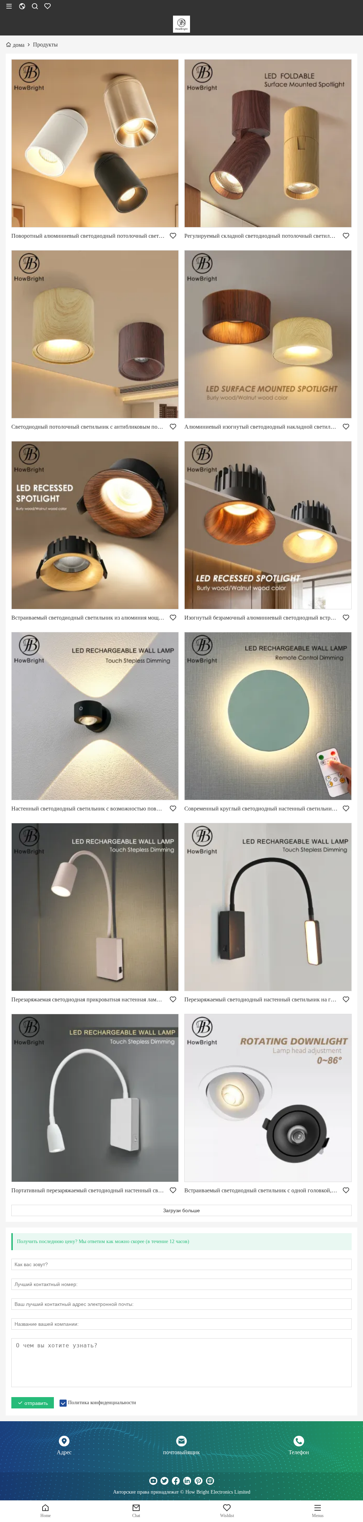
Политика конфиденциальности (102, 1402)
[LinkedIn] (187, 1481)
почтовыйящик (181, 1452)
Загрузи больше (181, 1210)
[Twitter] (164, 1481)
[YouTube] (153, 1481)
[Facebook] (176, 1481)
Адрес (64, 1452)
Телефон (299, 1452)
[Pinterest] (198, 1481)
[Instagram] (210, 1481)
